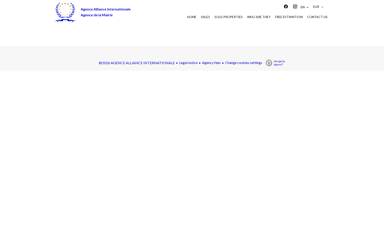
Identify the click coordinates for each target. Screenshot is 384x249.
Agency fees (211, 62)
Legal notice (188, 62)
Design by (279, 63)
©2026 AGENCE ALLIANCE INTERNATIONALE (137, 63)
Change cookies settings (243, 62)
